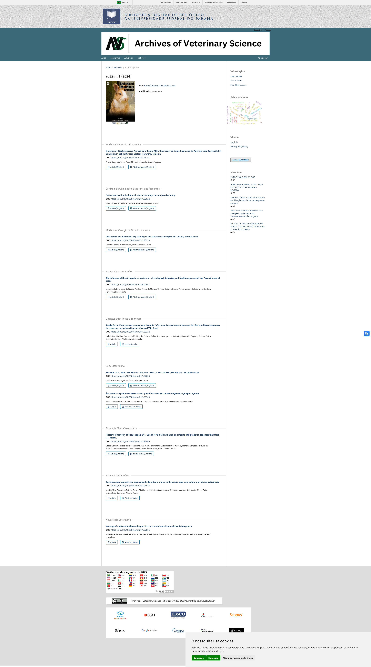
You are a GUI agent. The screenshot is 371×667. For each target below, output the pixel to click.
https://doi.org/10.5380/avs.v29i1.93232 (130, 331)
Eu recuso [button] (213, 658)
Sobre (141, 57)
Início (108, 67)
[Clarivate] (207, 630)
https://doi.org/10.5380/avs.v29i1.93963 (130, 397)
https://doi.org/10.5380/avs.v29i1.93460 (130, 441)
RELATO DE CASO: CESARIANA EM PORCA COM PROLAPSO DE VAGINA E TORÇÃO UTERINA (247, 226)
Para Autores (236, 80)
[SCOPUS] (236, 615)
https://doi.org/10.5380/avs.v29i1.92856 (130, 529)
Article (113, 344)
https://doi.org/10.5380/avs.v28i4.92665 (130, 284)
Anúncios (128, 57)
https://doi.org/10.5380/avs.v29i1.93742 (130, 157)
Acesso (268, 30)
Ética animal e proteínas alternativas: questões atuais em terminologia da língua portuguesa (152, 393)
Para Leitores (236, 76)
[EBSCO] (178, 615)
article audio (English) (142, 453)
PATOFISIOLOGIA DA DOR (242, 177)
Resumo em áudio (132, 406)
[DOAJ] (149, 615)
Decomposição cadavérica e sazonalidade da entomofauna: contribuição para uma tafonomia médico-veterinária (162, 482)
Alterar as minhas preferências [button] (238, 658)
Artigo (113, 406)
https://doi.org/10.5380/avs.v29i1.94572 (130, 485)
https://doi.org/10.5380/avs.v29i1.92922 (130, 198)
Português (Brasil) (239, 146)
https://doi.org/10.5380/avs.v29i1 (160, 85)
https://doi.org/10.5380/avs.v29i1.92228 (130, 376)
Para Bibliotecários (238, 85)
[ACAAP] (207, 615)
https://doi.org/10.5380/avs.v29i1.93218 (130, 240)
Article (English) (117, 167)
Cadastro (258, 30)
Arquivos (115, 57)
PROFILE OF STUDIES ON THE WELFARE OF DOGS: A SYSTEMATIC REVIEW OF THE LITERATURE (152, 372)
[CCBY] (164, 600)
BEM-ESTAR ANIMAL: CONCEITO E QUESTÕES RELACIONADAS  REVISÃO (246, 187)
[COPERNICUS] (178, 630)
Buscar (264, 57)
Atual (104, 57)
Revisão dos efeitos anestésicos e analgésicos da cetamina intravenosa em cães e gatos (246, 213)
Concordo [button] (199, 658)
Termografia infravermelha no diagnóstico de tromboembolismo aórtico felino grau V (149, 526)
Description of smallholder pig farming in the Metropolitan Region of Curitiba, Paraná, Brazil (152, 236)
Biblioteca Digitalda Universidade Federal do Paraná (169, 17)
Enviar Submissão (240, 159)
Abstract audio (131, 498)
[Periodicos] (120, 615)
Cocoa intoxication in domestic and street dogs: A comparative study (140, 195)
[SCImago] (236, 630)
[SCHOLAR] (149, 630)
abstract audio (130, 344)
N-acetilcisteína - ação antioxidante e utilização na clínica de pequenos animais (247, 200)
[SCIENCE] (120, 630)
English (234, 142)
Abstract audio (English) (143, 167)
